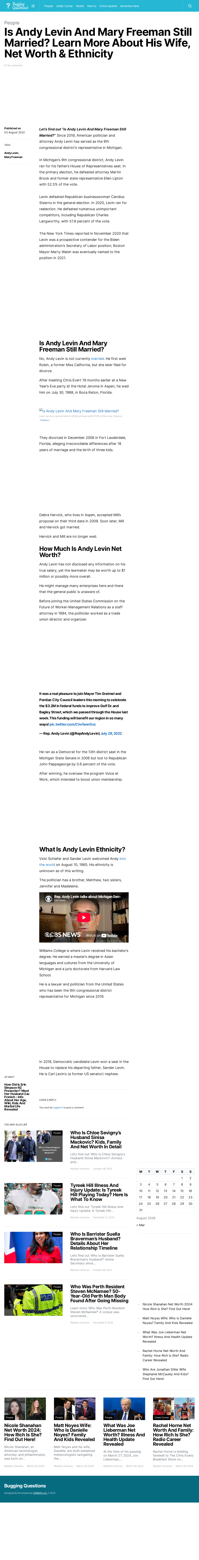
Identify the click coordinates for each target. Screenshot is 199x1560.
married (97, 359)
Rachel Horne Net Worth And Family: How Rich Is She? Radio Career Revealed (166, 1355)
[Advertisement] (66, 99)
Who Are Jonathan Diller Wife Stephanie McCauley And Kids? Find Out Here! (166, 1374)
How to (91, 6)
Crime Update (108, 6)
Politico (44, 420)
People (48, 6)
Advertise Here (129, 6)
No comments (14, 65)
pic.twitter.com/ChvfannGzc (73, 724)
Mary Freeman (13, 157)
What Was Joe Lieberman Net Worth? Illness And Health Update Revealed (167, 1336)
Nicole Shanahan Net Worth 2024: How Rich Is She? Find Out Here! (168, 1306)
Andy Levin (11, 153)
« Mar (140, 1225)
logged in (58, 1107)
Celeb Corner (64, 6)
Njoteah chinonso (79, 1168)
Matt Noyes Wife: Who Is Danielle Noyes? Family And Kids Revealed (168, 1320)
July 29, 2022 (111, 733)
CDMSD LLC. (40, 1492)
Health (80, 6)
